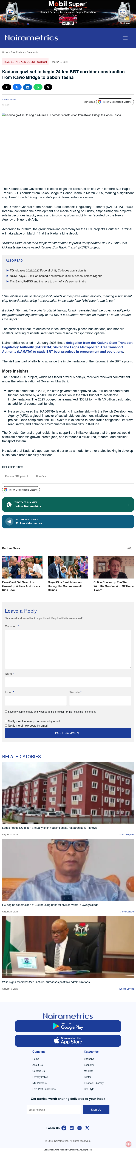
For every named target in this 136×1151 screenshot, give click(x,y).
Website (75, 692)
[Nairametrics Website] (31, 37)
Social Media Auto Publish (55, 1149)
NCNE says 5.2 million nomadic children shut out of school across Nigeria (56, 276)
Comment (12, 626)
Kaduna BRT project (16, 476)
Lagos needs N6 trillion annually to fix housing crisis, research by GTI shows (49, 828)
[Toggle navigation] (125, 38)
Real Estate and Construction (25, 52)
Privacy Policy (40, 1077)
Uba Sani (41, 476)
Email (9, 692)
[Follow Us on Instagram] (79, 1128)
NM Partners (39, 1083)
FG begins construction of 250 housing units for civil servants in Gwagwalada (50, 905)
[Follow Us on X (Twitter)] (87, 1128)
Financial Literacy (94, 1083)
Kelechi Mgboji (127, 834)
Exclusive (89, 1059)
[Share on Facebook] (17, 87)
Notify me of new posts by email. (28, 725)
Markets (88, 1071)
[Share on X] (6, 87)
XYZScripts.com (85, 1149)
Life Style (89, 1089)
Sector (87, 1077)
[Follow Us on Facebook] (63, 1128)
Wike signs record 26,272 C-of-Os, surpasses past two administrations (46, 982)
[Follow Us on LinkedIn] (71, 1128)
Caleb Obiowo (9, 99)
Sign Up (96, 1109)
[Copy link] (48, 87)
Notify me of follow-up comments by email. (34, 721)
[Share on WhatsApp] (37, 87)
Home (5, 52)
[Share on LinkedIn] (27, 87)
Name (9, 674)
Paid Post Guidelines (44, 1089)
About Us (37, 1065)
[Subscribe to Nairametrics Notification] (128, 1144)
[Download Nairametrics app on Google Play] (68, 1026)
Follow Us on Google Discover (117, 101)
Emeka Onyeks (126, 988)
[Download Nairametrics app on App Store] (68, 1041)
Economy (89, 1065)
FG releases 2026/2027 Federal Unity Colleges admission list (48, 270)
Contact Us (38, 1071)
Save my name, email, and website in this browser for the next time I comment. (52, 711)
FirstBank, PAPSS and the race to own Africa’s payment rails (48, 281)
